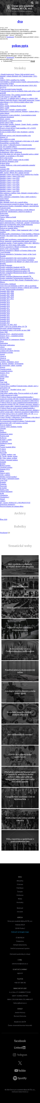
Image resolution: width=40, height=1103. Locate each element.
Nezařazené (10, 37)
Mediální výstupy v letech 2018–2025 (12, 176)
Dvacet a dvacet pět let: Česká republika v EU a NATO (18, 128)
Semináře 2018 (5, 310)
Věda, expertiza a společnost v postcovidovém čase (20, 840)
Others (2, 219)
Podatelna (3, 484)
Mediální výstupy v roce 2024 (9, 187)
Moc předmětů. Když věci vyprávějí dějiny (14, 202)
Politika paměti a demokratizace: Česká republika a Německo (20, 234)
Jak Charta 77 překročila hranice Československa (16, 145)
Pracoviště (3, 452)
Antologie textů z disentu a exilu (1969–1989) (20, 692)
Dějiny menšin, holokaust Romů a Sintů (13, 106)
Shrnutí (2, 499)
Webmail (20, 908)
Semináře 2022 (5, 317)
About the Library (6, 349)
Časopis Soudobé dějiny (8, 447)
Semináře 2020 (5, 313)
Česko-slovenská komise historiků (11, 89)
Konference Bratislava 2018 (9, 161)
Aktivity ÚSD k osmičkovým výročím (12, 80)
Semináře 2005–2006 (7, 293)
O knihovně (4, 441)
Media (2, 380)
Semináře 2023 (5, 319)
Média (2, 471)
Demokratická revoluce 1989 (20, 608)
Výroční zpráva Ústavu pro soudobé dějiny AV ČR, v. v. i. (19, 414)
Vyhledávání (7, 61)
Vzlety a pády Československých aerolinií (13, 415)
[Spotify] (20, 1078)
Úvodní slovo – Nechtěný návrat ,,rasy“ (13, 389)
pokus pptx (20, 46)
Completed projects (6, 371)
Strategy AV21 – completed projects (11, 336)
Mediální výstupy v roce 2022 (9, 184)
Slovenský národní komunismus (10, 328)
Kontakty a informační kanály (9, 478)
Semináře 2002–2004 (7, 291)
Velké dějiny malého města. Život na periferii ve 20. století (19, 393)
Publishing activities (6, 352)
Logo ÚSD (3, 480)
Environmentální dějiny (7, 130)
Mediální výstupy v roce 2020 (9, 180)
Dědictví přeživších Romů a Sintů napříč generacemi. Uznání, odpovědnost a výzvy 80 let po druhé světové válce (20, 101)
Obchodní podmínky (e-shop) (20, 954)
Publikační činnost (6, 443)
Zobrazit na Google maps (20, 932)
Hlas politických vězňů (7, 139)
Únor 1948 (3, 382)
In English (3, 488)
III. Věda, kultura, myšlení (8, 458)
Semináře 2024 (5, 321)
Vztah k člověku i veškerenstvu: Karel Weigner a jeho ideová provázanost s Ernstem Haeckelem (20, 418)
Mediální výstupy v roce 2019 (9, 178)
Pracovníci (3, 486)
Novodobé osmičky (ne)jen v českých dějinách (20, 713)
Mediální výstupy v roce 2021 (9, 182)
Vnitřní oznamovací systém (9, 395)
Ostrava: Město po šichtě (8, 217)
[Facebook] (20, 1040)
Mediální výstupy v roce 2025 (9, 191)
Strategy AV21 (5, 373)
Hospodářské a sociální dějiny (9, 143)
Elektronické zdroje (6, 434)
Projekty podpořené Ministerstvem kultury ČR (15, 271)
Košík (2, 493)
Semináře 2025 (5, 323)
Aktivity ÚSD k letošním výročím (11, 427)
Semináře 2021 (5, 315)
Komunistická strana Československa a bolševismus (20, 650)
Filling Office (4, 376)
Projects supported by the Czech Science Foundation (17, 260)
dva (20, 21)
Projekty (2, 464)
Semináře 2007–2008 (7, 295)
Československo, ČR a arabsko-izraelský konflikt (16, 95)
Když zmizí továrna (6, 158)
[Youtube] (20, 1070)
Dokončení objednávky (7, 504)
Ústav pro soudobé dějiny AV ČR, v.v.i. (22, 1090)
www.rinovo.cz (23, 1092)
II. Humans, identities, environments (11, 363)
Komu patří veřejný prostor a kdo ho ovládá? (14, 160)
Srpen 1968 (3, 332)
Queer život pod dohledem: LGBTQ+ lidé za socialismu (18, 286)
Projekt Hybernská (6, 265)
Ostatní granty (4, 215)
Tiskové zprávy (5, 473)
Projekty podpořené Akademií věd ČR (12, 267)
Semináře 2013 (5, 300)
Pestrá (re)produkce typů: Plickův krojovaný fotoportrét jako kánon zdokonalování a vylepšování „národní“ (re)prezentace (20, 222)
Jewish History (20, 1012)
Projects (2, 367)
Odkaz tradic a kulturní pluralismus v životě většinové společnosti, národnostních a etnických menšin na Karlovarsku (17, 211)
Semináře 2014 (5, 302)
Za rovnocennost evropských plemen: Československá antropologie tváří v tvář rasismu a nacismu (17, 422)
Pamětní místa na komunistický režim (20, 671)
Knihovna (3, 438)
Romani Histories (20, 1016)
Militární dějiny (5, 200)
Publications (4, 343)
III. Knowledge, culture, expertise (11, 365)
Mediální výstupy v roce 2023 (9, 185)
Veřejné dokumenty (6, 491)
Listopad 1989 (4, 169)
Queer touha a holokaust (8, 284)
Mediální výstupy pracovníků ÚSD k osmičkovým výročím (19, 174)
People (2, 378)
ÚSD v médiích (5, 475)
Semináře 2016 (5, 306)
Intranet (20, 912)
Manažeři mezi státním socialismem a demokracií (16, 171)
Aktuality (3, 428)
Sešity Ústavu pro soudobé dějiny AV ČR (13, 326)
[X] (20, 1063)
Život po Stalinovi (6, 425)
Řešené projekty (5, 465)
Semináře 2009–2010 (7, 297)
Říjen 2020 (3, 519)
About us (3, 356)
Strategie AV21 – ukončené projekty (11, 334)
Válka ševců (4, 391)
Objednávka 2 (4, 497)
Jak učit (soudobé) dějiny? (8, 147)
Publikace (3, 432)
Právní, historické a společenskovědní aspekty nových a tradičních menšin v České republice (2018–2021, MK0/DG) (19, 242)
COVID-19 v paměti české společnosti (20, 755)
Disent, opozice (5, 119)
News (2, 341)
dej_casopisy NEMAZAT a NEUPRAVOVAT (15, 503)
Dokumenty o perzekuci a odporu (11, 121)
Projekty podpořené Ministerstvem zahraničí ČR (15, 276)
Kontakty (3, 482)
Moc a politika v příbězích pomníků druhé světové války (20, 565)
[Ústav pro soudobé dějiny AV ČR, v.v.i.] (8, 8)
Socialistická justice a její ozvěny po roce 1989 (15, 330)
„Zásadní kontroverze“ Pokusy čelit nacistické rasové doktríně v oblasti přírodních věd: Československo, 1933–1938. (18, 76)
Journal (2, 354)
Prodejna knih (4, 436)
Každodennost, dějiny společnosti (11, 152)
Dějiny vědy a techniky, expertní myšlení (13, 109)
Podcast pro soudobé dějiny (9, 228)
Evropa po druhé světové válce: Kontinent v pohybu (17, 132)
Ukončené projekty (6, 467)
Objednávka (4, 495)
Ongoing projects (5, 369)
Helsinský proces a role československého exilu (15, 135)
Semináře (3, 462)
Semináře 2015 (5, 304)
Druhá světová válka (6, 122)
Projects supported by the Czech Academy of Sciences (17, 258)
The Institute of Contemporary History (12, 339)
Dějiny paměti (4, 108)
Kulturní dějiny (5, 163)
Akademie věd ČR (20, 1022)
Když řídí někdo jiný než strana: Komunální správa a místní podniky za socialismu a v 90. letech (19, 155)
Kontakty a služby (6, 439)
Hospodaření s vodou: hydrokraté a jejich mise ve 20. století (19, 141)
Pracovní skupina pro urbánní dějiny (11, 506)
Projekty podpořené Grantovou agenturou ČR (15, 269)
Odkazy (2, 445)
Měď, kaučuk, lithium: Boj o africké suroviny (14, 172)
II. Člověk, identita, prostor (8, 456)
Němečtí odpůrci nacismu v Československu (20, 628)
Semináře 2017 (5, 308)
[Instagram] (20, 1055)
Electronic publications (7, 345)
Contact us (3, 375)
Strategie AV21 (5, 469)
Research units (4, 360)
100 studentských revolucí (20, 734)
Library (2, 347)
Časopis (20, 891)
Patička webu (4, 490)
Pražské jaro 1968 (20, 586)
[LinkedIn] (20, 1047)
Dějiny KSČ (4, 104)
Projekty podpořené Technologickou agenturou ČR (16, 278)
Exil (1, 134)
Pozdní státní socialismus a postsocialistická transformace (18, 239)
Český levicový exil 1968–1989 (10, 96)
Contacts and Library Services (9, 350)
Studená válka (4, 338)
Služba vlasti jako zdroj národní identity (20, 819)
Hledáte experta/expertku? (8, 477)
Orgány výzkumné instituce (9, 460)
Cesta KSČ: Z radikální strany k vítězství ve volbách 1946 (19, 98)
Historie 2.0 (4, 137)
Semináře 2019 (5, 312)
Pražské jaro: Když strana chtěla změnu (12, 245)
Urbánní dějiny (5, 384)
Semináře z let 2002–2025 (8, 325)
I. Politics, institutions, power (9, 362)
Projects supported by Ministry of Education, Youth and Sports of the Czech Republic (18, 248)
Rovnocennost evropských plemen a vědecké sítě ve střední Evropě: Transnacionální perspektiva (19, 288)
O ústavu (3, 449)
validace (2, 501)
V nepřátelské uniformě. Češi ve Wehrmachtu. (20, 798)
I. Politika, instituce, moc (8, 454)
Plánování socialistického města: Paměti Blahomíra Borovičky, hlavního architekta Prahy (16, 225)
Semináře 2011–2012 (7, 299)
